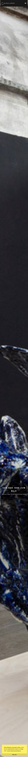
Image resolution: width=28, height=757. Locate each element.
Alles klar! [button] (14, 754)
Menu (25, 3)
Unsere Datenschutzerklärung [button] (14, 750)
